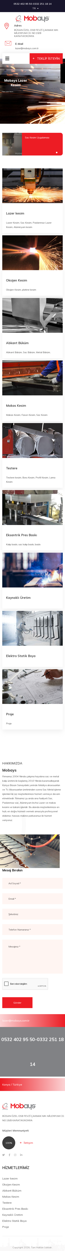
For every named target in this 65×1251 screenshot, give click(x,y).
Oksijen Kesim (16, 280)
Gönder (17, 1002)
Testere (11, 468)
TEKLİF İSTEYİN (48, 58)
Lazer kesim (15, 213)
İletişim (28, 1143)
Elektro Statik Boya (21, 656)
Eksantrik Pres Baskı (21, 535)
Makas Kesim (16, 405)
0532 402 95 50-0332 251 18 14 (33, 3)
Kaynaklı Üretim (18, 598)
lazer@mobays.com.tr (15, 1020)
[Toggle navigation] (5, 58)
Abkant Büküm (17, 343)
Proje (10, 714)
